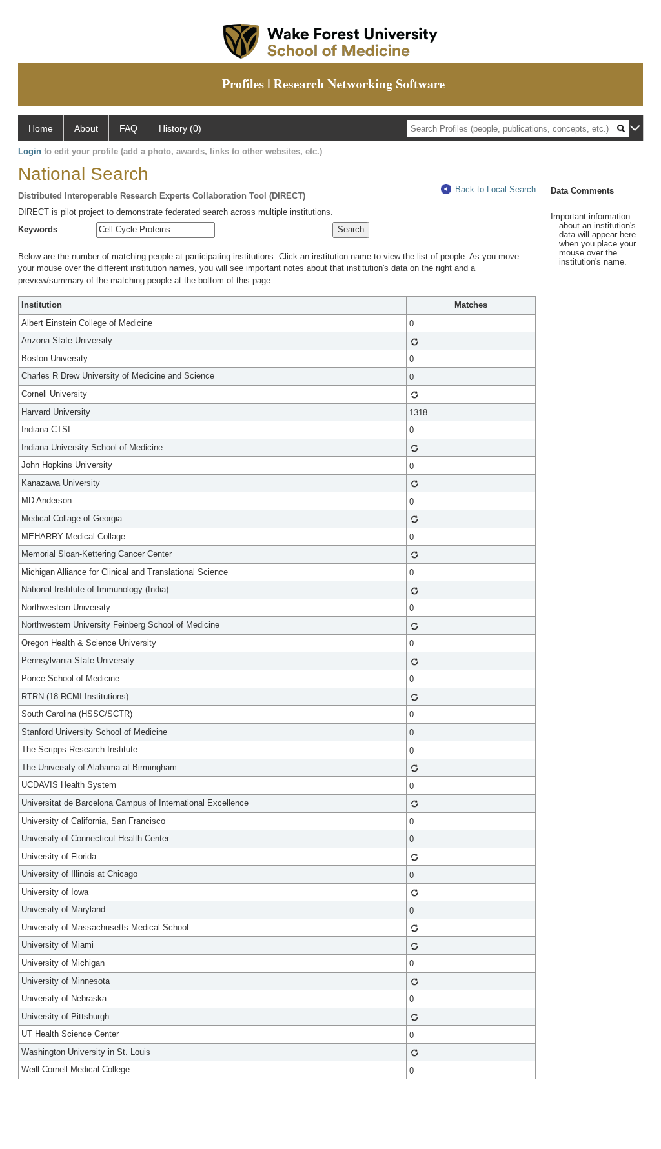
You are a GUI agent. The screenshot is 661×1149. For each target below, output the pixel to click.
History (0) (180, 128)
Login (29, 151)
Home (40, 128)
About (86, 128)
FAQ (128, 128)
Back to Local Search (495, 189)
